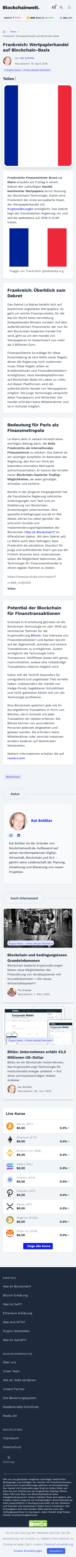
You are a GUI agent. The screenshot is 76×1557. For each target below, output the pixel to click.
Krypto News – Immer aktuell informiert (28, 70)
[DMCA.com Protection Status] (38, 1523)
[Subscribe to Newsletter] (54, 7)
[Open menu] (69, 7)
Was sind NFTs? (14, 1322)
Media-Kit (10, 1416)
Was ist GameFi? (15, 1340)
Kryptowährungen (20, 209)
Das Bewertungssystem (19, 1398)
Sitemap (9, 1462)
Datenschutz (12, 1447)
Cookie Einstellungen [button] (28, 1551)
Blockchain (13, 776)
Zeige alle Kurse (38, 1246)
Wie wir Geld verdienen (19, 1380)
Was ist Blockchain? (39, 532)
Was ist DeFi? (12, 1304)
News (13, 31)
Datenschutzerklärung (58, 1544)
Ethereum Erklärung (17, 1313)
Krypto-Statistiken (16, 1331)
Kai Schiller (41, 820)
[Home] (4, 31)
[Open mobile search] (61, 7)
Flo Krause (24, 990)
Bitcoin (36, 635)
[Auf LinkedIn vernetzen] (18, 835)
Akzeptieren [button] (56, 1551)
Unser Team (11, 1371)
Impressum (11, 1438)
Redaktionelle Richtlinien (21, 1407)
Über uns (9, 1362)
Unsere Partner (14, 1389)
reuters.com (16, 758)
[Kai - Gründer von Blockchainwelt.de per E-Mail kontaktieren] (11, 835)
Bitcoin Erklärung (15, 1295)
